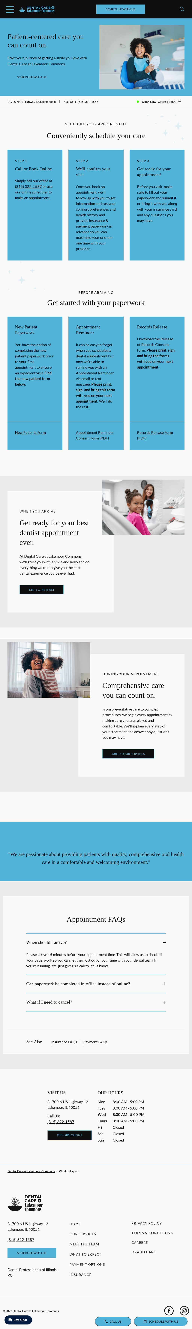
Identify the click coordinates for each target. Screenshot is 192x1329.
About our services (128, 754)
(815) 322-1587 (88, 101)
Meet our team (41, 589)
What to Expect (86, 1254)
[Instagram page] (184, 1310)
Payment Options (87, 1264)
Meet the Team (84, 1244)
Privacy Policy (146, 1223)
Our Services (83, 1234)
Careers (139, 1242)
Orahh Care (143, 1252)
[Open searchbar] (182, 9)
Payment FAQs (95, 1042)
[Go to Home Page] (36, 9)
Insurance (81, 1275)
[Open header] (10, 9)
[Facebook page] (169, 1310)
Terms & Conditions (152, 1233)
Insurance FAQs (64, 1042)
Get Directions (69, 1135)
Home (75, 1224)
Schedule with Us (120, 9)
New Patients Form (30, 432)
